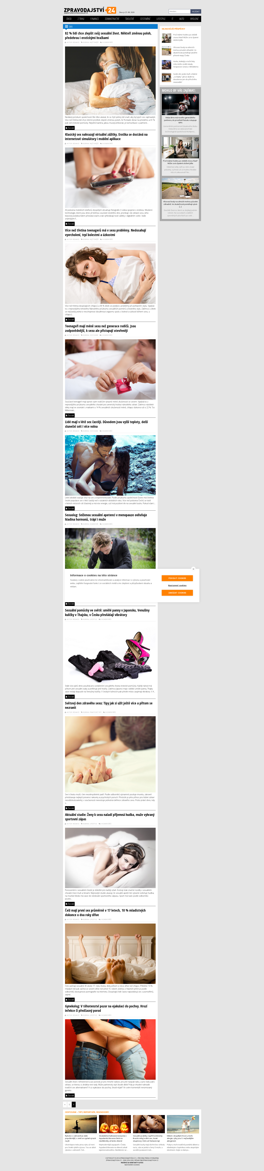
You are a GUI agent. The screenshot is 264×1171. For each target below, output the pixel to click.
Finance (94, 19)
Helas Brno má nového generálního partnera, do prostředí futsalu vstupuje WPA (180, 120)
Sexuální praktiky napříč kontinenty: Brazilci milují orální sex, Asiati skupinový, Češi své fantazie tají (148, 1138)
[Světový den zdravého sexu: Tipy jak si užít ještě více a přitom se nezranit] (110, 754)
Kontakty (134, 1163)
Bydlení (194, 19)
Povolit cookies (177, 578)
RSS (141, 1163)
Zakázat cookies (177, 593)
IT (172, 19)
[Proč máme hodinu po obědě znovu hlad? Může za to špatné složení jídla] (180, 147)
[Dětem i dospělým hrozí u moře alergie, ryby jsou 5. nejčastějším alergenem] (183, 1124)
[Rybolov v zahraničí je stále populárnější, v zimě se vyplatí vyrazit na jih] (81, 1123)
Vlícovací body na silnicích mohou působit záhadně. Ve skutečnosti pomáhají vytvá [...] (180, 204)
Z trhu (81, 19)
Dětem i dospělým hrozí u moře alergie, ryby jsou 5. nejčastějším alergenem (180, 1138)
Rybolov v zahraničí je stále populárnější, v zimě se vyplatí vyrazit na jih (80, 1138)
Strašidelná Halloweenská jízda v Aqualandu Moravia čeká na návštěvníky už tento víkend (113, 1138)
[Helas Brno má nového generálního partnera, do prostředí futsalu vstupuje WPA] (180, 104)
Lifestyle (160, 19)
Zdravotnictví (112, 19)
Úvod (69, 19)
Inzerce (124, 1163)
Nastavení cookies (132, 1165)
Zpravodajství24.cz (128, 1158)
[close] (193, 569)
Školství (129, 19)
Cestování (145, 19)
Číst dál (70, 128)
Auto (181, 19)
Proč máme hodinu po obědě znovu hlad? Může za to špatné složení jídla (180, 162)
